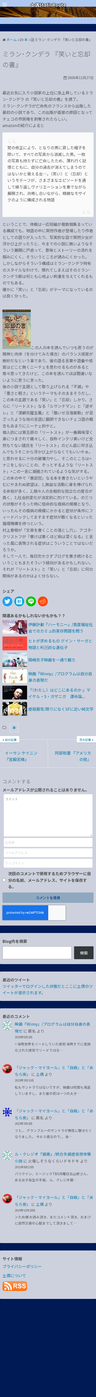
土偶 (40, 1074)
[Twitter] (7, 601)
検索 (84, 953)
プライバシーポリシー (22, 1266)
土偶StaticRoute (48, 4)
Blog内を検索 (14, 941)
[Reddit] (43, 601)
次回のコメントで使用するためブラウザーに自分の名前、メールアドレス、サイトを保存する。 (49, 879)
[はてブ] (19, 601)
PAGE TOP (89, 1350)
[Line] (31, 601)
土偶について (14, 1275)
